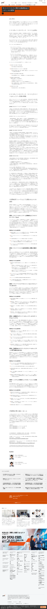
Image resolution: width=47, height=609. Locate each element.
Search (44, 2)
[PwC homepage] (3, 2)
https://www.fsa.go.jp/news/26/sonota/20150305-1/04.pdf (18, 438)
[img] (3, 13)
